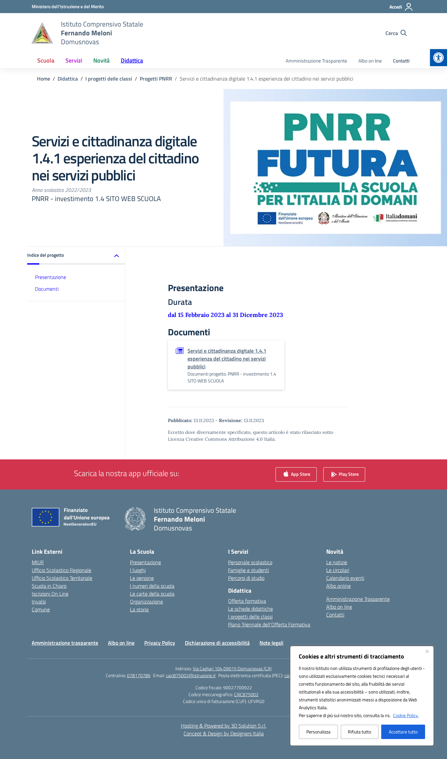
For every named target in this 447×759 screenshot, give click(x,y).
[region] (362, 696)
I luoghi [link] (138, 570)
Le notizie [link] (336, 562)
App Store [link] (300, 473)
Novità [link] (101, 60)
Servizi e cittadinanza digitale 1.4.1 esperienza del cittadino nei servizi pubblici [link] (227, 358)
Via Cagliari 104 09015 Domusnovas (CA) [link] (232, 668)
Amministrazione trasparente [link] (65, 643)
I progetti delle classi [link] (250, 616)
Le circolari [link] (337, 570)
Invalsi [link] (39, 601)
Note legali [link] (271, 643)
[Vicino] (427, 651)
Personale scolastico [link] (250, 562)
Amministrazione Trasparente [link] (316, 61)
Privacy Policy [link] (159, 643)
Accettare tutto (403, 731)
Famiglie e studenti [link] (248, 570)
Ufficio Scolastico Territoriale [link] (62, 578)
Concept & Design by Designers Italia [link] (224, 733)
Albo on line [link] (370, 61)
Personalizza (318, 731)
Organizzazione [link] (146, 601)
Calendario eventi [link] (345, 578)
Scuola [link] (45, 60)
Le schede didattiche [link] (250, 609)
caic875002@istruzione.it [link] (191, 675)
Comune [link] (41, 609)
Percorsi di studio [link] (246, 578)
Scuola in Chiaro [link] (49, 586)
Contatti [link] (401, 61)
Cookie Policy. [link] (406, 715)
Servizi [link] (73, 60)
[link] (438, 57)
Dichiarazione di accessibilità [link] (217, 643)
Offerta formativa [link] (247, 601)
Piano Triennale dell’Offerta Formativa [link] (269, 624)
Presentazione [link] (50, 277)
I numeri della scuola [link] (152, 586)
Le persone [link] (142, 578)
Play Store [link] (348, 473)
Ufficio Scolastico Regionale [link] (61, 570)
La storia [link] (139, 609)
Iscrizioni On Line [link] (50, 594)
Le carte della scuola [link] (152, 594)
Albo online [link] (338, 586)
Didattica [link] (132, 60)
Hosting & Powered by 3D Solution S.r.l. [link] (223, 726)
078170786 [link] (139, 675)
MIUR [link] (38, 562)
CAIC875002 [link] (246, 694)
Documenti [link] (47, 289)
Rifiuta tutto (359, 731)
